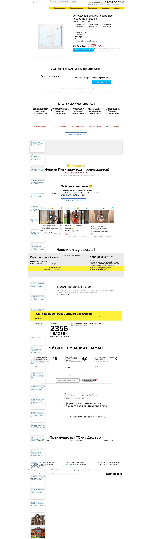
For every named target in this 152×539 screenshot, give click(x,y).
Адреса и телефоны (75, 474)
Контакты (116, 8)
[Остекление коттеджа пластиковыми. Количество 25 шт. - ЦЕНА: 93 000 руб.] (38, 532)
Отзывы (74, 1)
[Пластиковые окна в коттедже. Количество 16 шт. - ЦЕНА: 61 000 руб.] (38, 375)
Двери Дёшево (87, 470)
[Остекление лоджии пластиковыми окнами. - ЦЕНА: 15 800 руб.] (38, 490)
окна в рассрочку (70, 464)
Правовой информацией (106, 91)
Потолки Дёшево (66, 470)
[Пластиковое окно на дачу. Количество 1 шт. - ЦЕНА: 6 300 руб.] (38, 182)
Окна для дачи (92, 8)
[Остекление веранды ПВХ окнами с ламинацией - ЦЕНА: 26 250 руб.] (38, 427)
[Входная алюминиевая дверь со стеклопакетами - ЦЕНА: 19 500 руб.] (38, 465)
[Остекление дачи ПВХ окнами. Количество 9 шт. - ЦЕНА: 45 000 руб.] (38, 157)
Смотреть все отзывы (74, 200)
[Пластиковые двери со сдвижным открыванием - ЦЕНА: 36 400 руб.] (38, 208)
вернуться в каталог (76, 134)
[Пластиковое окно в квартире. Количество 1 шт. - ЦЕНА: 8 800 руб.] (38, 233)
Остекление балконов (76, 8)
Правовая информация (36, 478)
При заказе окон (38, 462)
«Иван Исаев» (120, 475)
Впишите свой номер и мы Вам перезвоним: (99, 4)
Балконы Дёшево (44, 470)
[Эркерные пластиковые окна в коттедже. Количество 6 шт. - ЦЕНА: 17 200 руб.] (38, 247)
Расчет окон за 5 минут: (96, 2)
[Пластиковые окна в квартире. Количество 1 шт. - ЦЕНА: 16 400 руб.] (38, 503)
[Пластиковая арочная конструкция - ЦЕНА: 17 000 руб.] (38, 143)
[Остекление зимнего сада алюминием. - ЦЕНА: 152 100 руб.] (38, 195)
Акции (54, 1)
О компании (105, 8)
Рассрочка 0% (64, 1)
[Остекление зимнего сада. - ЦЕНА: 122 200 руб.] (38, 220)
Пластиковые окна (59, 8)
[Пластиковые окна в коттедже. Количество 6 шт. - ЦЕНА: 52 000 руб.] (38, 519)
